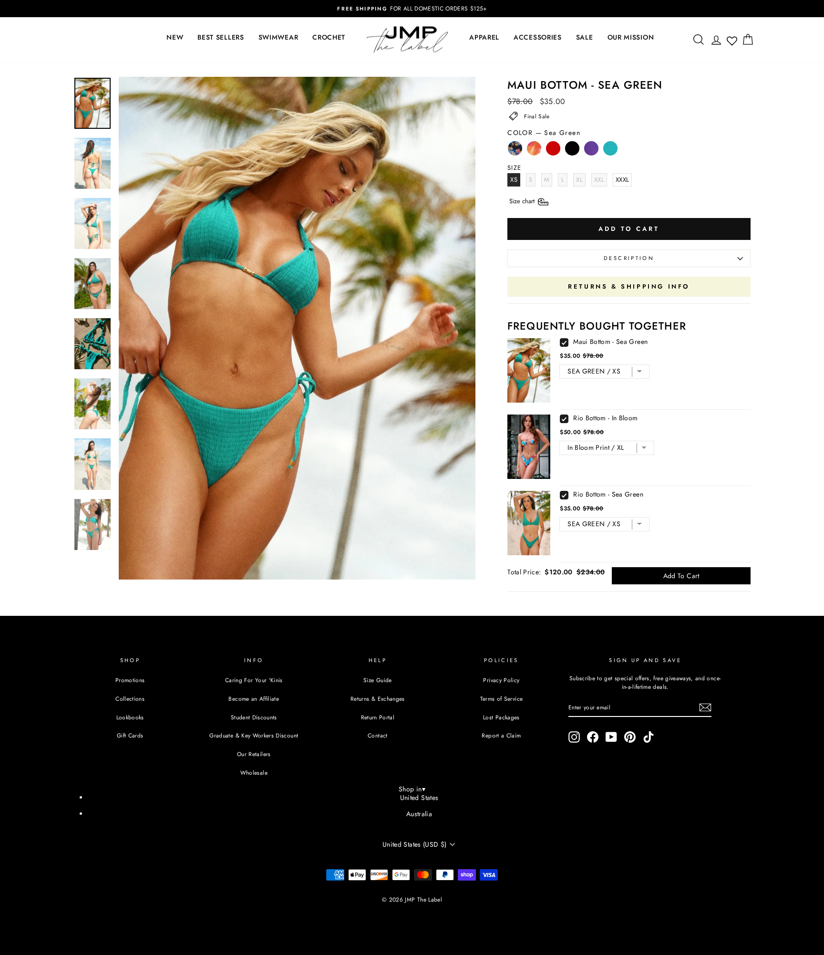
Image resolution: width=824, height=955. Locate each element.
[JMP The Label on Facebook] (592, 737)
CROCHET (328, 37)
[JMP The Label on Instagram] (574, 737)
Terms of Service (501, 699)
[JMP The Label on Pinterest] (630, 737)
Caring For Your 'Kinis (254, 680)
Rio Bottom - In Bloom (605, 418)
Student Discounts (254, 717)
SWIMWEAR (278, 37)
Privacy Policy (501, 680)
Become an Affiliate (253, 699)
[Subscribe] (705, 707)
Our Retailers (254, 754)
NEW (174, 37)
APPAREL (484, 37)
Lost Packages (501, 717)
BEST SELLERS (220, 37)
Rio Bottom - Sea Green (608, 494)
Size (522, 201)
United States (419, 797)
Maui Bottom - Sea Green (610, 341)
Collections (129, 699)
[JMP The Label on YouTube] (611, 737)
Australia (419, 814)
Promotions (130, 680)
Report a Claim (501, 735)
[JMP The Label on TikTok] (648, 737)
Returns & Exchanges (377, 699)
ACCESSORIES (538, 37)
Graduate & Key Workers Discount (253, 735)
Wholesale (254, 772)
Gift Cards (130, 735)
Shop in (412, 789)
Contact (377, 735)
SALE (584, 37)
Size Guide (377, 680)
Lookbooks (130, 717)
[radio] (515, 151)
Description (629, 258)
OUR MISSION (631, 37)
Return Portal (378, 717)
